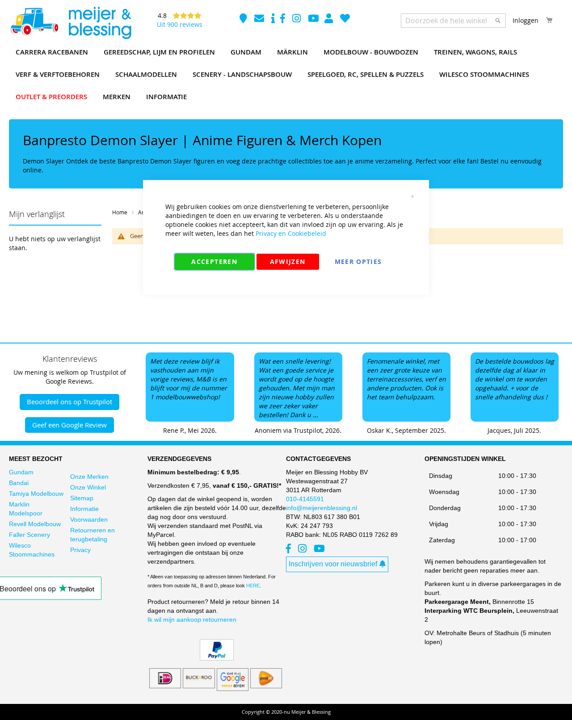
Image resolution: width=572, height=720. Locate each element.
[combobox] (453, 20)
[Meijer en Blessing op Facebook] (283, 19)
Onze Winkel (88, 487)
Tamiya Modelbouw (36, 493)
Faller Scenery (29, 534)
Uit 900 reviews (179, 24)
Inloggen (525, 20)
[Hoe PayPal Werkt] (217, 658)
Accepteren (214, 261)
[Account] (329, 19)
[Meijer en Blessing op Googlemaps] (244, 19)
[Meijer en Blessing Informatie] (273, 19)
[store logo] (70, 23)
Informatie (84, 508)
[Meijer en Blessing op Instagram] (297, 19)
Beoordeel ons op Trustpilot (69, 401)
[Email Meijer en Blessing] (260, 19)
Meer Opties (358, 261)
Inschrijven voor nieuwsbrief (333, 564)
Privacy (80, 549)
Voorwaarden (89, 519)
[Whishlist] (345, 19)
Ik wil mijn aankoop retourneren (191, 619)
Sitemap (81, 498)
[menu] (286, 74)
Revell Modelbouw (35, 523)
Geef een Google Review (69, 424)
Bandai (19, 482)
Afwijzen (288, 261)
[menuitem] (52, 52)
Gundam (21, 472)
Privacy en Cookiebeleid (291, 233)
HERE (253, 585)
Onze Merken (89, 476)
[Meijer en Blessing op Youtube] (313, 19)
